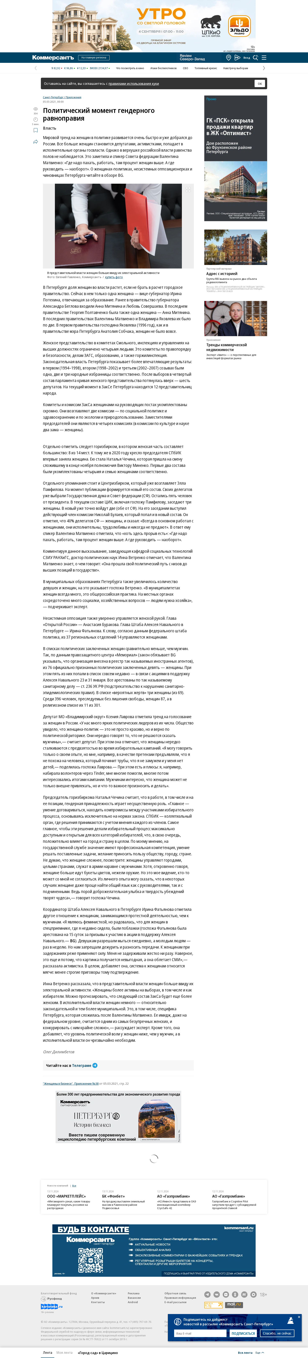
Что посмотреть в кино (130, 68)
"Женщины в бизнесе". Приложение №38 (71, 1083)
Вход (246, 57)
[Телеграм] (207, 1294)
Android (133, 1302)
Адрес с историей (221, 273)
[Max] (253, 1294)
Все (74, 1185)
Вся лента (245, 1352)
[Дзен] (226, 1294)
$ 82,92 (56, 68)
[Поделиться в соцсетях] (35, 141)
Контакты (98, 1302)
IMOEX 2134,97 (99, 68)
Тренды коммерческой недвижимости (226, 347)
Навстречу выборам (235, 68)
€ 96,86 (68, 68)
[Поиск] (255, 57)
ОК (260, 83)
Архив (95, 1298)
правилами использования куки (134, 83)
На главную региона (94, 57)
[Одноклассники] (235, 1294)
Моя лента (64, 1352)
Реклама (134, 1293)
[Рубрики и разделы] (264, 57)
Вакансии (134, 1298)
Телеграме (81, 1065)
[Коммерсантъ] (53, 58)
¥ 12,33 (81, 68)
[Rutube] (244, 1294)
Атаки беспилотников (163, 68)
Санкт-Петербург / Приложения (62, 97)
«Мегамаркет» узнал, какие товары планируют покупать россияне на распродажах (68, 1204)
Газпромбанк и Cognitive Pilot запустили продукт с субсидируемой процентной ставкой (234, 1204)
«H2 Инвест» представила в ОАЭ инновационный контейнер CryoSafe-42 (176, 1204)
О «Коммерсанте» (103, 1293)
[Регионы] (229, 57)
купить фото (114, 277)
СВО (185, 68)
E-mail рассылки (175, 1302)
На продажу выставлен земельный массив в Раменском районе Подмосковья (123, 1204)
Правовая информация (180, 1298)
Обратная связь (175, 1293)
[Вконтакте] (217, 1294)
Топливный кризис (205, 68)
